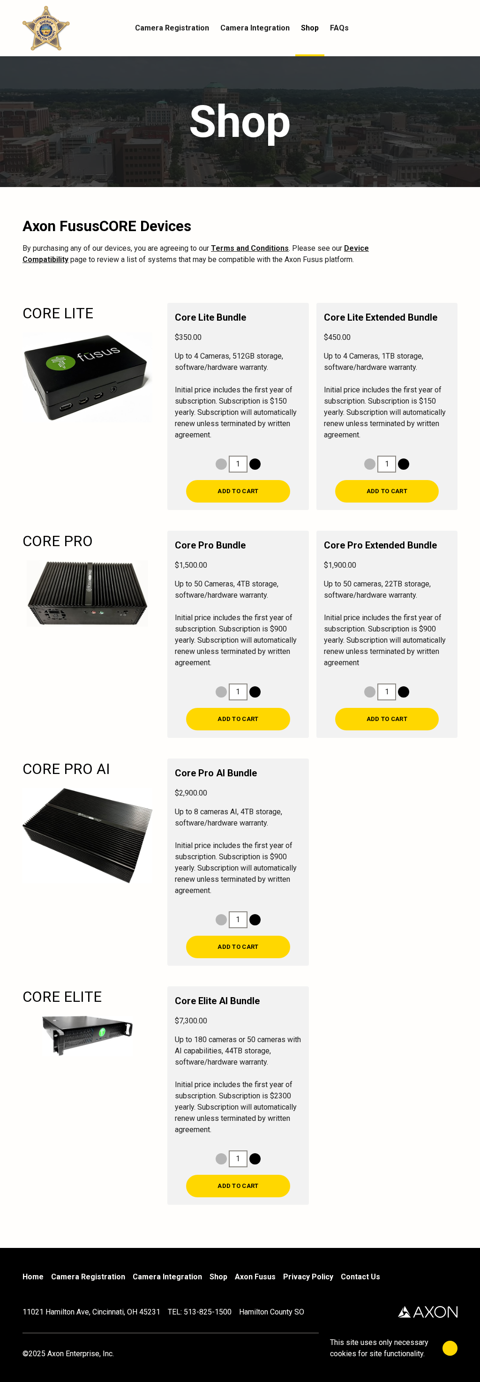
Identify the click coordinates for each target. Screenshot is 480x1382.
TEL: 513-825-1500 (200, 1311)
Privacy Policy (308, 1276)
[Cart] (451, 28)
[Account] (433, 28)
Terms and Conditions (250, 248)
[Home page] (75, 28)
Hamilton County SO (271, 1311)
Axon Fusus (255, 1276)
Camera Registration (88, 1276)
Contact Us (360, 1276)
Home (33, 1276)
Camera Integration (167, 1276)
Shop (218, 1276)
